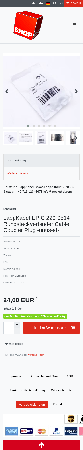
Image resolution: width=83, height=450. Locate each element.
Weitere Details (17, 173)
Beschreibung (16, 160)
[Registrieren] (41, 3)
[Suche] (54, 3)
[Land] (48, 3)
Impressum (15, 376)
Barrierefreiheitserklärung (27, 390)
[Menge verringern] (17, 331)
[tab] (41, 160)
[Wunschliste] (61, 3)
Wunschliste (15, 343)
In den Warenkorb (50, 327)
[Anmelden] (34, 3)
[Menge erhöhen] (17, 325)
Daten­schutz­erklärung (45, 376)
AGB (70, 376)
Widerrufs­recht (61, 390)
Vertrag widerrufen (32, 404)
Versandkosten (35, 354)
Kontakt (58, 404)
